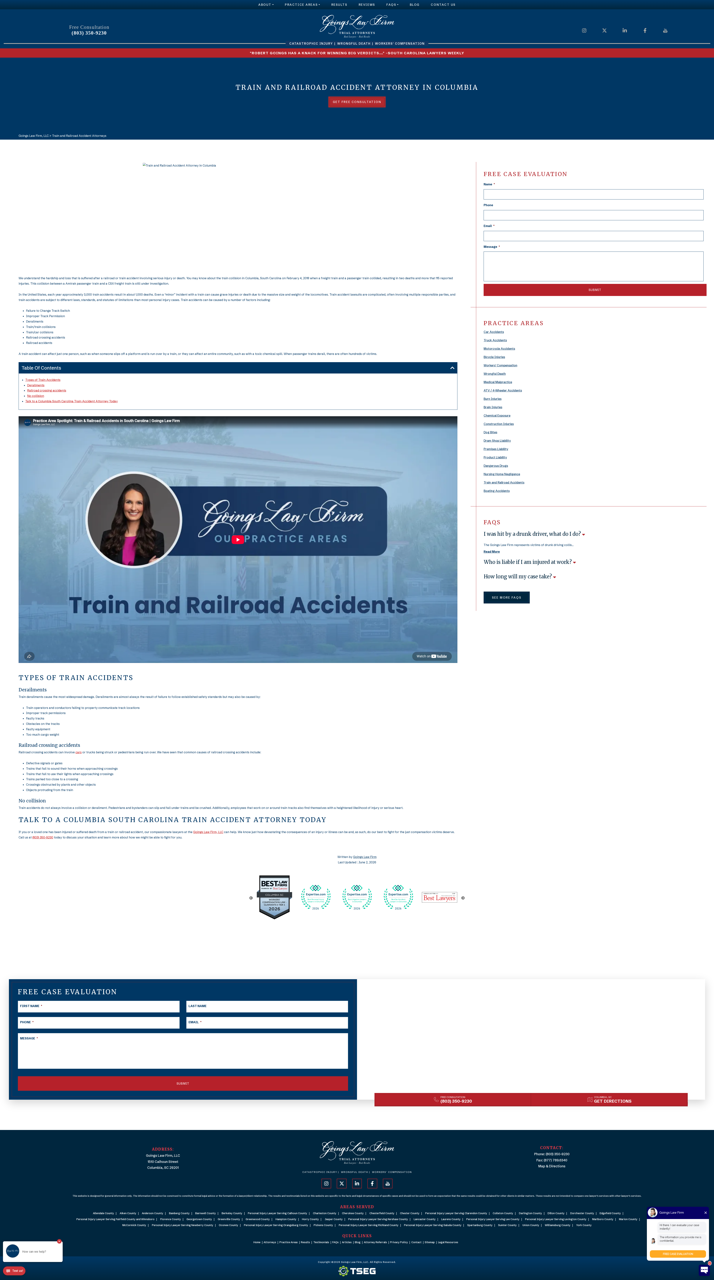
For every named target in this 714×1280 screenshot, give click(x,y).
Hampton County (286, 1219)
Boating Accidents (497, 491)
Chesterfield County (381, 1213)
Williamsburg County (557, 1225)
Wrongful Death (495, 374)
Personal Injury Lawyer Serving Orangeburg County (276, 1225)
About (264, 5)
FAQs (391, 5)
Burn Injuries (492, 399)
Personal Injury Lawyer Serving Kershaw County (378, 1219)
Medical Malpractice (498, 382)
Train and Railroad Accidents (504, 482)
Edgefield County (610, 1213)
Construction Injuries (499, 424)
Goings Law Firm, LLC (208, 832)
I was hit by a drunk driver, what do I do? (533, 534)
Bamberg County (179, 1213)
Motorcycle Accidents (499, 348)
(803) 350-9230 (89, 33)
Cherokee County (353, 1213)
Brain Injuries (493, 407)
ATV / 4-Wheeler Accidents (503, 390)
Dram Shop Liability (497, 440)
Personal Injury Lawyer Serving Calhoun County (277, 1213)
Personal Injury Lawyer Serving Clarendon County (456, 1213)
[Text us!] (14, 1272)
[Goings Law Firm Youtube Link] (665, 30)
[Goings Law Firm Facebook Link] (645, 30)
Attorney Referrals (375, 1242)
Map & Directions (551, 1166)
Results (339, 5)
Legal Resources (448, 1242)
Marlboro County (602, 1219)
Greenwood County (258, 1219)
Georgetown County (199, 1219)
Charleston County (324, 1213)
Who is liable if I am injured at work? (528, 562)
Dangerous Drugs (496, 466)
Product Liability (495, 457)
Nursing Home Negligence (502, 474)
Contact (416, 1242)
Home (256, 1242)
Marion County (628, 1219)
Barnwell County (205, 1213)
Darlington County (530, 1213)
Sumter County (507, 1225)
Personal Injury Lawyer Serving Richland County (368, 1225)
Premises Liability (496, 449)
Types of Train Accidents (42, 380)
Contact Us (443, 5)
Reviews (367, 5)
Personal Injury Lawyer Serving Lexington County (555, 1219)
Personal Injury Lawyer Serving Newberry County (182, 1225)
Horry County (310, 1219)
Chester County (409, 1213)
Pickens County (323, 1225)
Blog (415, 5)
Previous (251, 898)
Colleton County (503, 1213)
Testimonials (321, 1242)
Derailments (35, 385)
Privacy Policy (399, 1242)
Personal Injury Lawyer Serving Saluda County (432, 1225)
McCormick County (134, 1225)
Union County (530, 1225)
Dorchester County (582, 1213)
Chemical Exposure (497, 415)
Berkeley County (232, 1213)
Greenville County (229, 1219)
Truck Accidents (495, 340)
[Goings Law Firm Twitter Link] (604, 30)
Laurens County (451, 1219)
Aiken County (128, 1213)
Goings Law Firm (365, 857)
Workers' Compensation (500, 365)
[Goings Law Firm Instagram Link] (584, 30)
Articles (347, 1242)
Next (463, 898)
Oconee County (228, 1225)
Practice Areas (301, 5)
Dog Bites (490, 432)
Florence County (170, 1219)
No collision (35, 396)
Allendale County (103, 1213)
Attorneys (270, 1242)
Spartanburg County (480, 1225)
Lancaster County (425, 1219)
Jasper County (334, 1219)
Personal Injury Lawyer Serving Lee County (493, 1219)
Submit (595, 290)
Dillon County (556, 1213)
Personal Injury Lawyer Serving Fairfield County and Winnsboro (115, 1219)
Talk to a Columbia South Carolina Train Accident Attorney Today (71, 401)
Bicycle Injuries (494, 357)
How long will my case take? (518, 576)
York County (584, 1225)
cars (78, 752)
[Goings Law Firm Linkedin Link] (624, 30)
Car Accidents (494, 332)
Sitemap (430, 1242)
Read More (492, 551)
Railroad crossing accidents (46, 390)
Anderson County (152, 1213)
